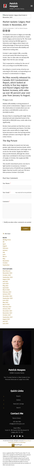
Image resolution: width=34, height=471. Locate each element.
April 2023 (6, 288)
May (4, 258)
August (5, 246)
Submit (25, 228)
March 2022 (6, 304)
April (4, 244)
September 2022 (8, 298)
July (4, 252)
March (5, 256)
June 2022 (5, 300)
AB (3, 242)
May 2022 (5, 302)
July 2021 (5, 321)
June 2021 (5, 323)
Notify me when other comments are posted (17, 222)
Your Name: (6, 183)
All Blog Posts (7, 240)
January (5, 250)
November (6, 261)
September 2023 (8, 277)
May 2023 (5, 285)
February (5, 248)
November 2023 (7, 273)
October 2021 (7, 315)
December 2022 (7, 296)
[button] (11, 436)
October (5, 263)
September (6, 265)
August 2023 (6, 279)
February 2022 (7, 306)
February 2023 (7, 292)
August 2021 (6, 319)
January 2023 (6, 294)
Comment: (6, 201)
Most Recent (6, 271)
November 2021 (7, 313)
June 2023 (5, 283)
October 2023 (7, 275)
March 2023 (6, 290)
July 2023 (5, 281)
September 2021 (8, 317)
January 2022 (6, 309)
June (4, 254)
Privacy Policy (27, 440)
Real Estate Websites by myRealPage (17, 442)
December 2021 (7, 311)
